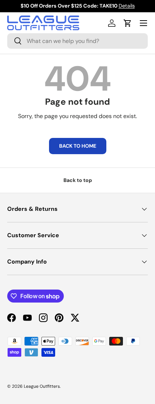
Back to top (77, 180)
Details (127, 6)
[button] (128, 23)
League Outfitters (42, 386)
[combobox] (77, 41)
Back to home (77, 146)
